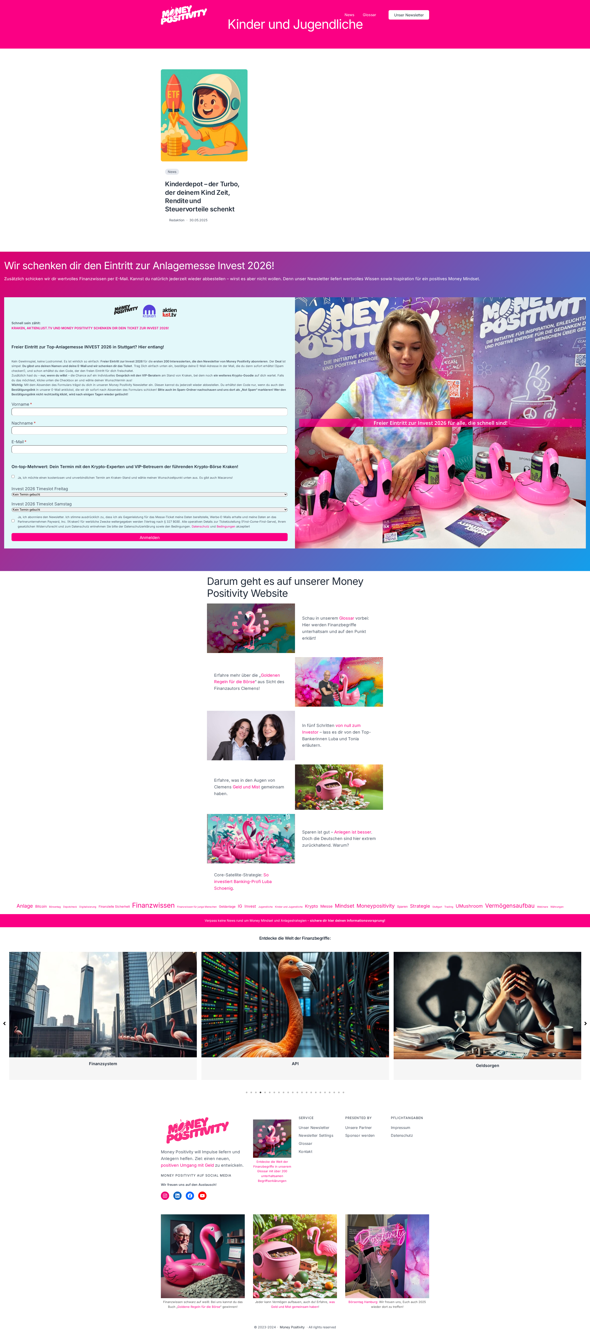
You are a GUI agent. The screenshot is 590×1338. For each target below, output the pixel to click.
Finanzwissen (153, 905)
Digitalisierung (87, 906)
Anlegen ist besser (352, 832)
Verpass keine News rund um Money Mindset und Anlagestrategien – (257, 920)
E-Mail (18, 441)
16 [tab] (315, 1092)
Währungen (556, 906)
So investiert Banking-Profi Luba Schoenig (243, 881)
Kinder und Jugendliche (289, 906)
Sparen (402, 906)
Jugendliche (265, 906)
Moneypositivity (376, 906)
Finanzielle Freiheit (487, 1065)
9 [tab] (283, 1092)
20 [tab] (334, 1092)
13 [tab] (302, 1092)
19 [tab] (329, 1092)
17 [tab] (320, 1092)
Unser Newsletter (409, 15)
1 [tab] (246, 1092)
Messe (326, 906)
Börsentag (55, 906)
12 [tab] (297, 1092)
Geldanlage (227, 906)
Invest (250, 906)
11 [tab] (292, 1092)
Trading (448, 906)
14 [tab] (306, 1092)
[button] (4, 1023)
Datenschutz (200, 526)
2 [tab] (251, 1092)
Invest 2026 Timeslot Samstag (42, 503)
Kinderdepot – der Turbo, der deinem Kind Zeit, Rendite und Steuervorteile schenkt (202, 196)
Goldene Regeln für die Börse (198, 1307)
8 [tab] (279, 1092)
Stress (295, 1065)
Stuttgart (437, 906)
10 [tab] (288, 1092)
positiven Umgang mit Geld (187, 1165)
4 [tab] (260, 1092)
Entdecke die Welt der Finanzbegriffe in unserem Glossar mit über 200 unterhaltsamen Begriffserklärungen (272, 1171)
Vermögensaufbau (510, 905)
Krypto (311, 906)
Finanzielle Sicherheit (114, 906)
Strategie (420, 906)
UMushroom (469, 906)
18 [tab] (325, 1092)
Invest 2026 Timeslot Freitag (40, 488)
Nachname (22, 423)
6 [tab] (269, 1092)
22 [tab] (343, 1092)
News (172, 172)
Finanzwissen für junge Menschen (197, 906)
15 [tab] (311, 1092)
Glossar (346, 618)
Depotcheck (70, 906)
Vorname (20, 404)
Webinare (542, 906)
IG (240, 906)
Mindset (344, 906)
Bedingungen (226, 526)
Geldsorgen (103, 1065)
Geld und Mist (246, 786)
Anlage (25, 906)
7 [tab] (274, 1092)
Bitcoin (41, 906)
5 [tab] (265, 1092)
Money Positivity (292, 1327)
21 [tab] (338, 1092)
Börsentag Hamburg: (363, 1302)
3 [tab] (256, 1092)
